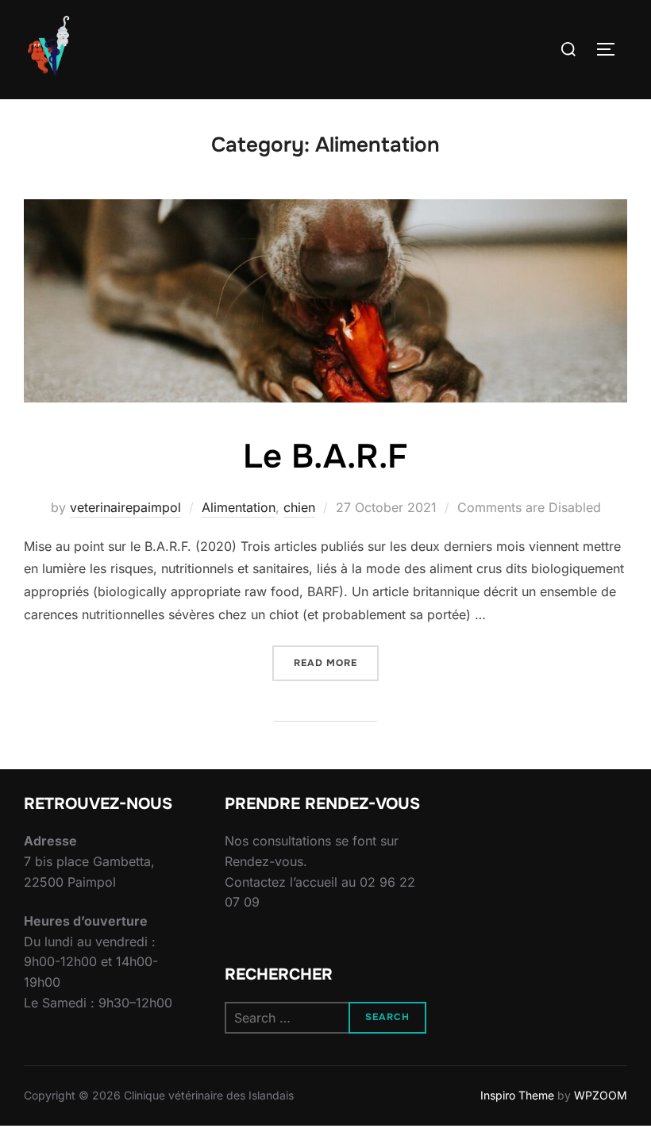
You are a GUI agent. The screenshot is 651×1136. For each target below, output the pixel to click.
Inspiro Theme (517, 1095)
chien (299, 507)
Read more (336, 663)
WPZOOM (600, 1095)
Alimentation (238, 507)
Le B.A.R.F (325, 456)
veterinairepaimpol (125, 507)
